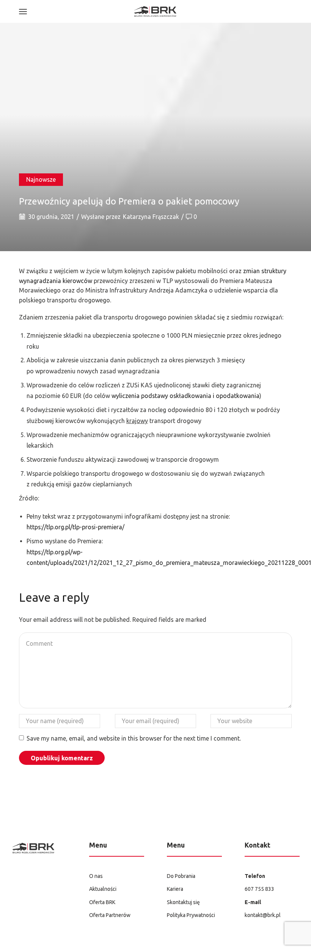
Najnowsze (41, 179)
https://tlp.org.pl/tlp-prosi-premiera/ (75, 527)
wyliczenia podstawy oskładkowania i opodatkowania (184, 395)
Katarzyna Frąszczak (151, 216)
